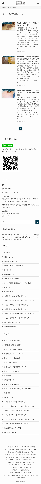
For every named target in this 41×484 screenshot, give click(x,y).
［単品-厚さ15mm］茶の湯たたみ (15, 296)
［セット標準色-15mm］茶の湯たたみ (16, 305)
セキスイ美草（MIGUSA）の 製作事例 (17, 283)
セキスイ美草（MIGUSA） (13, 340)
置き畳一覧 (7, 270)
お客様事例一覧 (9, 274)
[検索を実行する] (37, 222)
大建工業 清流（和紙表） (13, 345)
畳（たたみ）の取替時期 (12, 358)
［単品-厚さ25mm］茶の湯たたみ (15, 309)
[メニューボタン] (38, 3)
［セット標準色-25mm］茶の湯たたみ (16, 318)
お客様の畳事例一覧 (10, 261)
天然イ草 (7, 287)
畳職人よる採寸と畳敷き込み (13, 265)
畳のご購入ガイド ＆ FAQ (12, 322)
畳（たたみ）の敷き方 (11, 371)
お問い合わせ (8, 257)
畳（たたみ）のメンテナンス (13, 354)
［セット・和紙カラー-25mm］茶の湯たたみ (19, 313)
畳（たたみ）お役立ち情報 (13, 349)
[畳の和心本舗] (20, 3)
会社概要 (7, 252)
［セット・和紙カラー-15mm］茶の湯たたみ (19, 300)
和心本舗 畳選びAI (10, 326)
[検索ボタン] (3, 3)
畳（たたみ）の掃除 (10, 362)
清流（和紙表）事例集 (11, 279)
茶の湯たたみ (8, 292)
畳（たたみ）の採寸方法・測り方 (15, 367)
